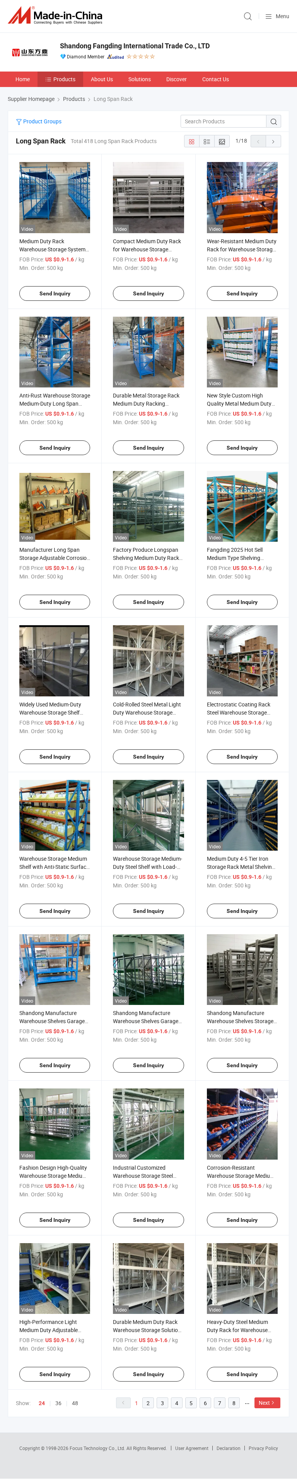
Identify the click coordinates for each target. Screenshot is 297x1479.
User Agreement (191, 1448)
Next (264, 1402)
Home (22, 79)
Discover (176, 79)
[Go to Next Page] (273, 141)
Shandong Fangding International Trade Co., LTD (135, 46)
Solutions (139, 79)
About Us (102, 79)
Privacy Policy (263, 1448)
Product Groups (41, 121)
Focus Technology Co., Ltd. (98, 1448)
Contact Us (215, 79)
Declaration (229, 1448)
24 (42, 1403)
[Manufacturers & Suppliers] (56, 15)
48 (75, 1403)
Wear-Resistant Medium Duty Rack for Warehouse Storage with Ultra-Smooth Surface (242, 249)
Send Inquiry (54, 293)
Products (64, 79)
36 (58, 1403)
